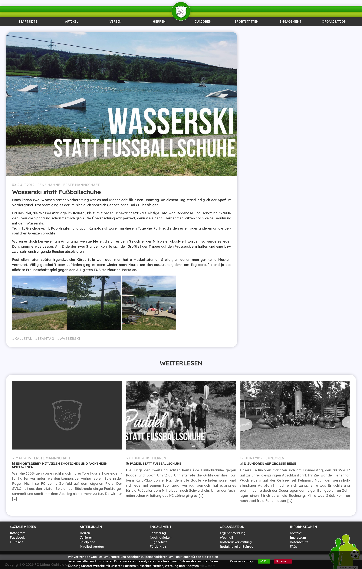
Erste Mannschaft (81, 185)
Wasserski (70, 338)
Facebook (17, 537)
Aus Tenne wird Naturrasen (246, 31)
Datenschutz (299, 542)
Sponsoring (290, 29)
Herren (159, 22)
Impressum (298, 537)
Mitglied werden (92, 546)
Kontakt (295, 533)
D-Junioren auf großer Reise (270, 464)
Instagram (17, 533)
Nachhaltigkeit (161, 537)
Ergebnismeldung (232, 533)
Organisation (334, 22)
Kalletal (23, 338)
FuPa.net (16, 542)
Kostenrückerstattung (236, 542)
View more (208, 566)
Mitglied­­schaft (115, 29)
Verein (115, 22)
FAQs (293, 546)
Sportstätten (246, 22)
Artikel (71, 22)
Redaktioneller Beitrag (236, 546)
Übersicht (159, 29)
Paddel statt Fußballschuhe (155, 464)
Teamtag (46, 338)
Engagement (290, 22)
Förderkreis (158, 546)
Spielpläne (87, 542)
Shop (334, 29)
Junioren (71, 29)
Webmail (226, 537)
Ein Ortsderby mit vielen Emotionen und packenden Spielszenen (59, 465)
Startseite (28, 22)
